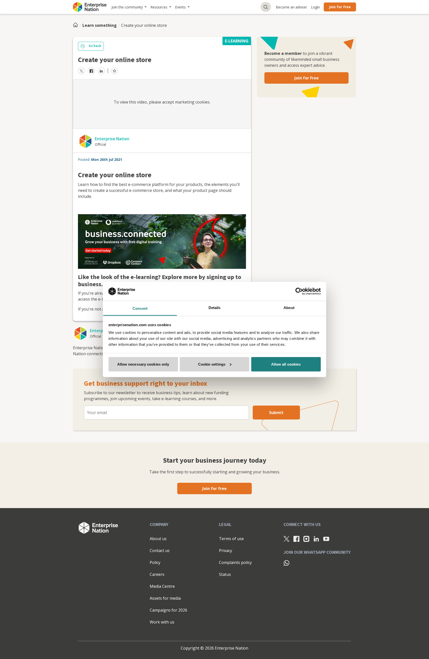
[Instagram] (306, 539)
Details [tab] (215, 308)
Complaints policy (235, 562)
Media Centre (162, 586)
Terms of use (231, 538)
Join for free (340, 6)
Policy (155, 562)
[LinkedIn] (316, 539)
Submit (276, 412)
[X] (286, 539)
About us (158, 538)
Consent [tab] (140, 308)
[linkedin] (101, 70)
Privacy (225, 550)
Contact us (160, 550)
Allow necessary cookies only (143, 364)
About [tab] (289, 308)
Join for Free (306, 78)
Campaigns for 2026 (168, 610)
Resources (158, 7)
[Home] (77, 25)
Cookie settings (212, 364)
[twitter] (81, 70)
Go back (95, 45)
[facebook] (91, 70)
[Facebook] (296, 539)
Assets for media (165, 598)
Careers (157, 574)
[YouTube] (326, 539)
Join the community (127, 7)
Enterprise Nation (112, 138)
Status (225, 574)
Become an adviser (291, 7)
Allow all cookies (286, 364)
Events (180, 7)
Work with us (162, 622)
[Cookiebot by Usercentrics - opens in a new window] (299, 291)
